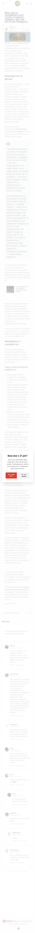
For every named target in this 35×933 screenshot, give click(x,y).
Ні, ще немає (24, 475)
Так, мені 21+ (11, 475)
